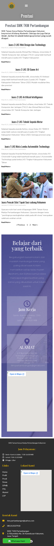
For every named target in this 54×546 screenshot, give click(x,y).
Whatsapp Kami (18, 541)
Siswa (4, 482)
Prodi (4, 479)
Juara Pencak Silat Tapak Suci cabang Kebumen (23, 202)
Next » (35, 225)
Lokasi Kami (27, 465)
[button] (26, 5)
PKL (4, 489)
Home (4, 472)
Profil (4, 475)
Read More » (6, 62)
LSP (4, 495)
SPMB (5, 485)
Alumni (5, 492)
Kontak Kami (9, 515)
